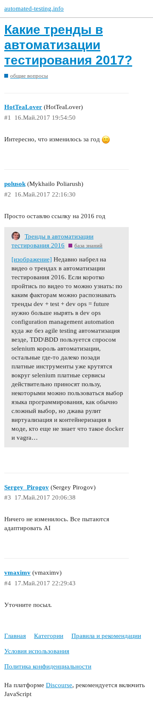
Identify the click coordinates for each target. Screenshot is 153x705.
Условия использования (36, 651)
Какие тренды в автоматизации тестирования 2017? (68, 44)
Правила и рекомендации (106, 635)
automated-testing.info (34, 8)
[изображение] (31, 259)
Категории (48, 635)
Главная (15, 635)
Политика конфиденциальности (47, 666)
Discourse (59, 685)
